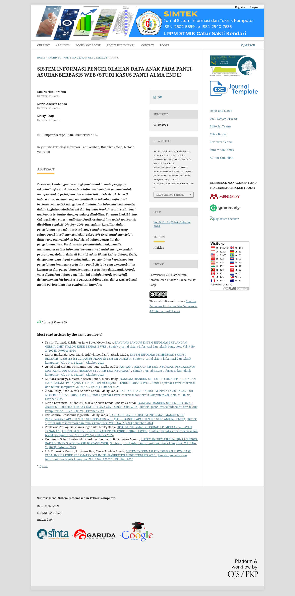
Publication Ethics (222, 150)
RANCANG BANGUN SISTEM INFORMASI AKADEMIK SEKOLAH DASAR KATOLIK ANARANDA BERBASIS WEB (119, 405)
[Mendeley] (225, 198)
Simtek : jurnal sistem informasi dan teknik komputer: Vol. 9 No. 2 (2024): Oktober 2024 (121, 421)
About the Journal (121, 45)
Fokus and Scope (221, 111)
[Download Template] (234, 95)
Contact (147, 45)
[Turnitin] (224, 219)
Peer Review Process (223, 118)
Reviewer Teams (221, 142)
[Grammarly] (225, 211)
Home (41, 57)
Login (164, 45)
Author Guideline (221, 158)
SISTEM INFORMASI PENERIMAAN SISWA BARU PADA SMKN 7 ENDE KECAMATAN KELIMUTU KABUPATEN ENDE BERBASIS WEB (118, 453)
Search (249, 45)
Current (43, 45)
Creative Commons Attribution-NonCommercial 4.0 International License (173, 306)
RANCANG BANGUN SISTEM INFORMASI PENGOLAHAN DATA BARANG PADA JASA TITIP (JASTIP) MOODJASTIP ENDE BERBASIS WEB (120, 381)
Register (240, 7)
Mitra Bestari (218, 134)
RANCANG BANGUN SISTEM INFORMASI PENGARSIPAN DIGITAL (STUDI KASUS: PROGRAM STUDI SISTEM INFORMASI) (120, 368)
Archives (63, 45)
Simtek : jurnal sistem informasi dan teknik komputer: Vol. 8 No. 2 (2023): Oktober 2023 (116, 457)
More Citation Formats (170, 194)
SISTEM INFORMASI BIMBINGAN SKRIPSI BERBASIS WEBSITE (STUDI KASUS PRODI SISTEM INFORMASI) (115, 356)
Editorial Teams (220, 126)
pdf (160, 97)
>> (46, 466)
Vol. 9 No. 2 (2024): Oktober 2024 (85, 57)
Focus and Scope (88, 45)
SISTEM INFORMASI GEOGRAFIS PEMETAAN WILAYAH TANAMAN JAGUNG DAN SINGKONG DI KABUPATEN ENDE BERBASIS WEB (118, 429)
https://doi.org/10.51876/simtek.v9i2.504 (71, 135)
